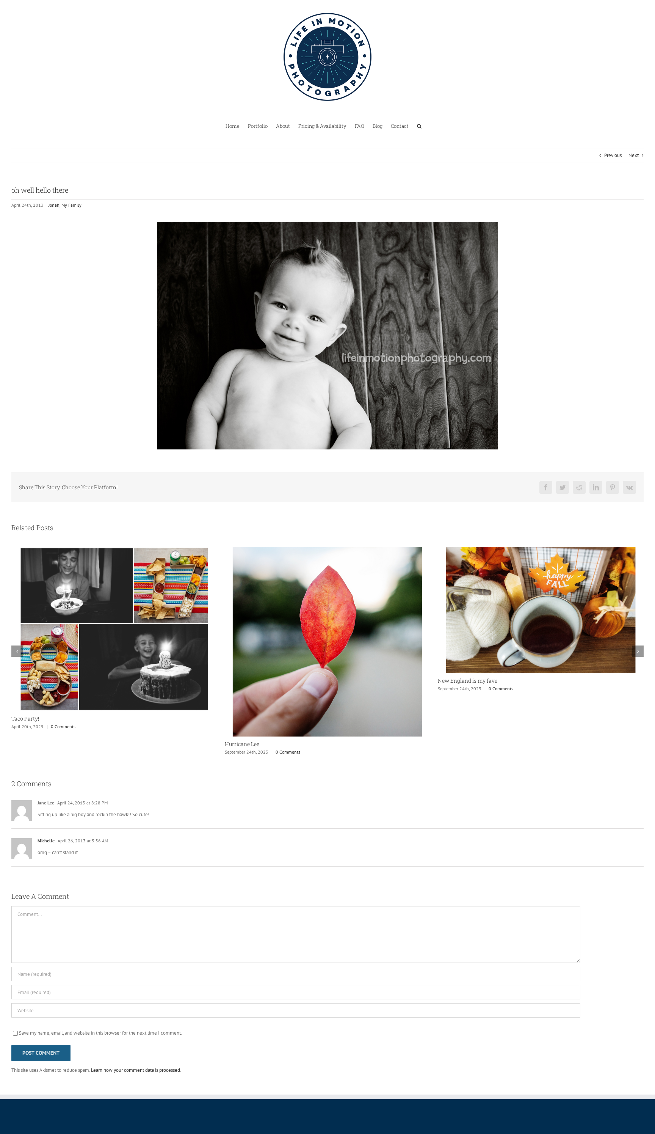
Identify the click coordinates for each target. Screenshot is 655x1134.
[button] (419, 125)
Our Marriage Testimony (468, 681)
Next (633, 155)
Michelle (46, 840)
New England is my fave (254, 680)
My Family (71, 205)
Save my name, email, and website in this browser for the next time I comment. (100, 1033)
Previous (613, 155)
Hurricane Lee (28, 744)
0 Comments (74, 752)
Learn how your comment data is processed (135, 1070)
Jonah (54, 205)
